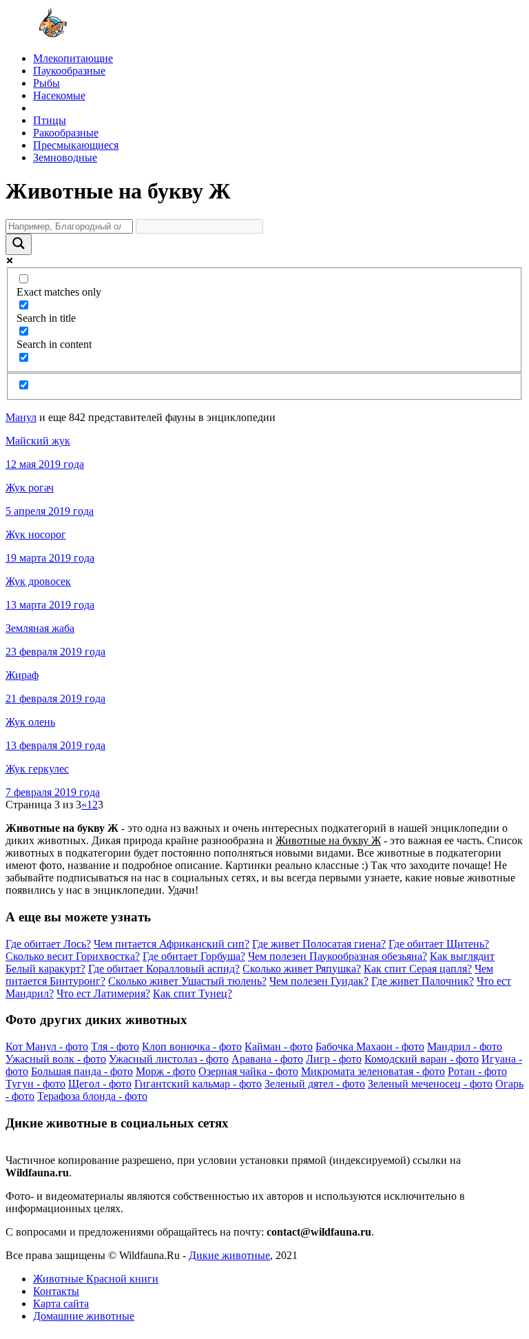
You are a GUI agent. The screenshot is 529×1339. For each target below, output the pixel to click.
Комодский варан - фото (421, 1059)
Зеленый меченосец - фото (430, 1084)
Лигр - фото (334, 1059)
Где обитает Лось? (48, 944)
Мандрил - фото (464, 1046)
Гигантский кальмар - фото (198, 1084)
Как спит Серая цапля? (418, 968)
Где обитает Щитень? (438, 944)
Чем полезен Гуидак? (319, 981)
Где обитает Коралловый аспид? (164, 968)
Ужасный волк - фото (56, 1059)
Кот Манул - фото (47, 1046)
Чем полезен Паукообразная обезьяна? (337, 956)
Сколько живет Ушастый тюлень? (187, 981)
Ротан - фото (477, 1071)
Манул (21, 417)
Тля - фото (115, 1046)
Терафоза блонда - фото (92, 1096)
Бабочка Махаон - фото (369, 1046)
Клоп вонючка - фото (192, 1046)
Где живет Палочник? (422, 981)
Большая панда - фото (82, 1071)
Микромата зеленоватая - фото (373, 1071)
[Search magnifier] (19, 244)
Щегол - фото (100, 1084)
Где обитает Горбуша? (194, 956)
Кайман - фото (279, 1046)
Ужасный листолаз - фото (169, 1059)
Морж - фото (166, 1071)
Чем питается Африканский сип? (171, 944)
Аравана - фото (267, 1059)
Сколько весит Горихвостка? (73, 956)
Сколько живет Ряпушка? (301, 968)
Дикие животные (229, 1255)
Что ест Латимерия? (103, 993)
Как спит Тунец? (192, 993)
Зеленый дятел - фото (314, 1084)
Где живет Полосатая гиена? (319, 944)
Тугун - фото (35, 1084)
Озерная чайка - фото (248, 1071)
